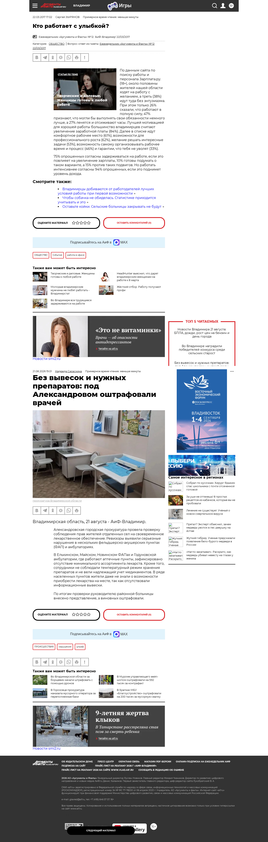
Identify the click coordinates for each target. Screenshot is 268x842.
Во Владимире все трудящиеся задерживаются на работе (71, 302)
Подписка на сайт (73, 765)
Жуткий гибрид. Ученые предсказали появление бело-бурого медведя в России (210, 541)
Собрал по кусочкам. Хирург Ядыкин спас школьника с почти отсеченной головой (210, 486)
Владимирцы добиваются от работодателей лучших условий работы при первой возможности (106, 191)
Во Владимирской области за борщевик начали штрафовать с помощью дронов (72, 680)
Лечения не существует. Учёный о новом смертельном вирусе (208, 512)
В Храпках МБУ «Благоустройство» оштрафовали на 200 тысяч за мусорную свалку (139, 693)
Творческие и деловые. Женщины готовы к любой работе (73, 275)
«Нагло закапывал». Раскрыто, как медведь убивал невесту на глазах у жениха (209, 555)
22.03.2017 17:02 (42, 17)
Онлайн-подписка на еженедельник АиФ (203, 761)
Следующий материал (101, 830)
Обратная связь (129, 761)
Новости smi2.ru (47, 359)
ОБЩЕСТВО (56, 43)
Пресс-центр (106, 761)
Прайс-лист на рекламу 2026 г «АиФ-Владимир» (126, 765)
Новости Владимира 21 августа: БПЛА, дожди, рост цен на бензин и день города (201, 333)
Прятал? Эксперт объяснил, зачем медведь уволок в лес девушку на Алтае (208, 527)
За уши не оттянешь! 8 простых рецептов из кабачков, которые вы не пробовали (210, 500)
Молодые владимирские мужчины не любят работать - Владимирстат (70, 290)
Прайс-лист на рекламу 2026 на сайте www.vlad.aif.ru (98, 770)
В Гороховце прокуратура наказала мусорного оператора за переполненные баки (73, 693)
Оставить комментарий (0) (134, 223)
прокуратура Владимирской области (57, 500)
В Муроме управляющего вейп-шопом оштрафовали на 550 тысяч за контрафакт (137, 680)
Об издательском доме (77, 761)
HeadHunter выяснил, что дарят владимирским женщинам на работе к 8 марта (137, 277)
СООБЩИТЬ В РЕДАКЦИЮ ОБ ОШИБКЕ (161, 770)
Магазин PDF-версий (157, 761)
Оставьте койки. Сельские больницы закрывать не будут (111, 207)
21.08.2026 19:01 (42, 371)
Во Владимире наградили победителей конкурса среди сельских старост (202, 349)
